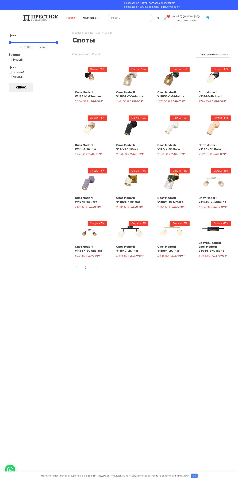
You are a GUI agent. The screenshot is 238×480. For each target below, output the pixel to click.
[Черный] (10, 76)
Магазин (71, 17)
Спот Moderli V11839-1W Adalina (129, 94)
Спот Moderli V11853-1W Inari (86, 147)
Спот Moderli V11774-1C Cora (86, 199)
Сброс (21, 87)
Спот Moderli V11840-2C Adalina (212, 199)
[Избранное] (158, 17)
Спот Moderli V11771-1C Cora (127, 147)
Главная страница (82, 32)
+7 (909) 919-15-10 (188, 18)
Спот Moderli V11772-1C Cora (168, 147)
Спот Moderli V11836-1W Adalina (170, 94)
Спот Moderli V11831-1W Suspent (89, 94)
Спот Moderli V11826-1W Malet (128, 199)
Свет (99, 32)
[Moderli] (10, 59)
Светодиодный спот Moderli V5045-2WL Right (211, 246)
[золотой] (10, 72)
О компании (90, 17)
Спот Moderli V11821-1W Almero (170, 199)
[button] (10, 470)
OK (194, 475)
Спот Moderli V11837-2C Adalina (88, 248)
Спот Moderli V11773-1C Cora (210, 147)
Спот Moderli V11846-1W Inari (210, 94)
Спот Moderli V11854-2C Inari (169, 248)
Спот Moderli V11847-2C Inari (127, 248)
